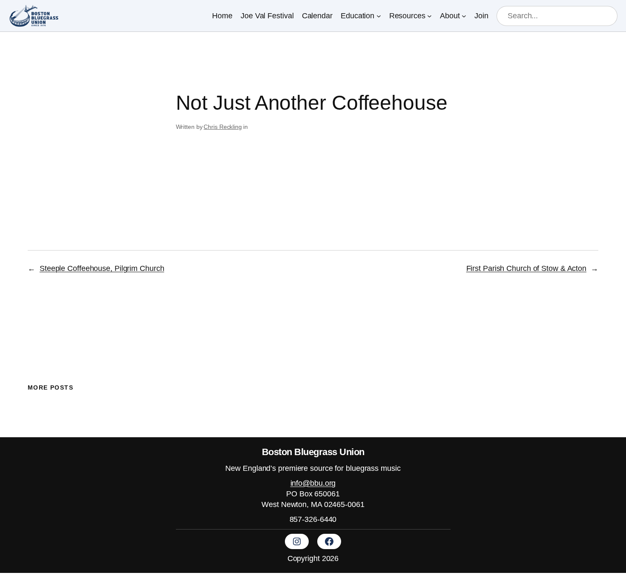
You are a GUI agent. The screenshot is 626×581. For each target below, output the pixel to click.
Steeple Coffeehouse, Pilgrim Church (102, 268)
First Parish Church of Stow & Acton (526, 268)
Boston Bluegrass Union (313, 452)
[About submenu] (464, 16)
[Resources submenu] (429, 16)
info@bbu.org (313, 483)
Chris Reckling (223, 126)
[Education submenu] (378, 16)
